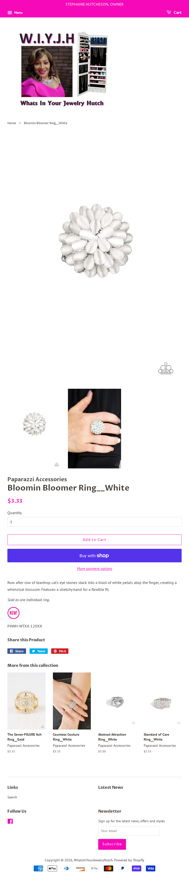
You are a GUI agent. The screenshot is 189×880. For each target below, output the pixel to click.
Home (11, 123)
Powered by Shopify (129, 860)
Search (12, 797)
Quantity (14, 512)
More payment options (94, 568)
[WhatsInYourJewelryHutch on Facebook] (10, 822)
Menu (18, 12)
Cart (177, 12)
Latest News (110, 787)
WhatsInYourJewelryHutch (93, 860)
